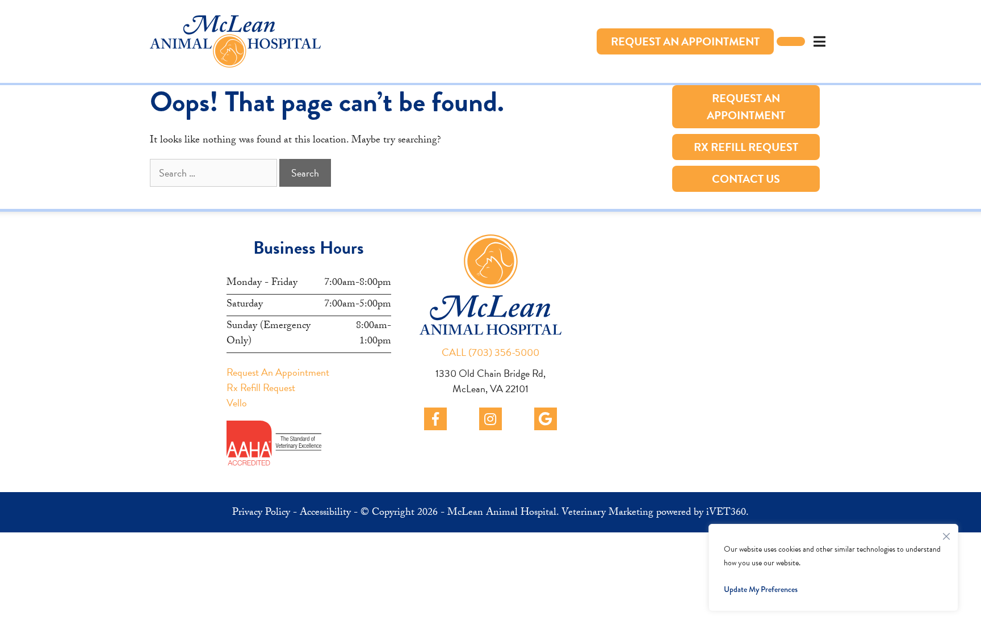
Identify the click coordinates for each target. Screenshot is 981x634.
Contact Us (746, 178)
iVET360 (726, 513)
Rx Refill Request (746, 147)
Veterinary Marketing (607, 513)
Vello (237, 402)
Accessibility (325, 513)
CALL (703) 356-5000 (490, 352)
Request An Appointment (685, 41)
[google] (545, 419)
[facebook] (435, 419)
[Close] (946, 533)
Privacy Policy (261, 513)
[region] (833, 567)
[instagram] (490, 419)
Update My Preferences (761, 589)
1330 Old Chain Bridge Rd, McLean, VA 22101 (490, 381)
